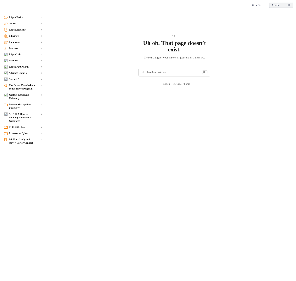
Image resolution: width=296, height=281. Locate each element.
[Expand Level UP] (41, 60)
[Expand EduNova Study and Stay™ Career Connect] (41, 139)
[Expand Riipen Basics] (41, 17)
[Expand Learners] (41, 48)
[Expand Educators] (41, 36)
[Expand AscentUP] (41, 79)
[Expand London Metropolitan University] (41, 104)
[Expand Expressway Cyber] (41, 133)
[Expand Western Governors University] (41, 95)
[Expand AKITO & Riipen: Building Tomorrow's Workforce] (41, 114)
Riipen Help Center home (176, 83)
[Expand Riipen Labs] (41, 54)
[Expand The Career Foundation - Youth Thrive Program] (41, 85)
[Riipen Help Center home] (3, 5)
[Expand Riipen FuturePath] (41, 66)
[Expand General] (41, 23)
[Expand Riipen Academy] (41, 29)
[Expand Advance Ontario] (41, 73)
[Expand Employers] (41, 42)
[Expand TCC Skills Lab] (41, 127)
